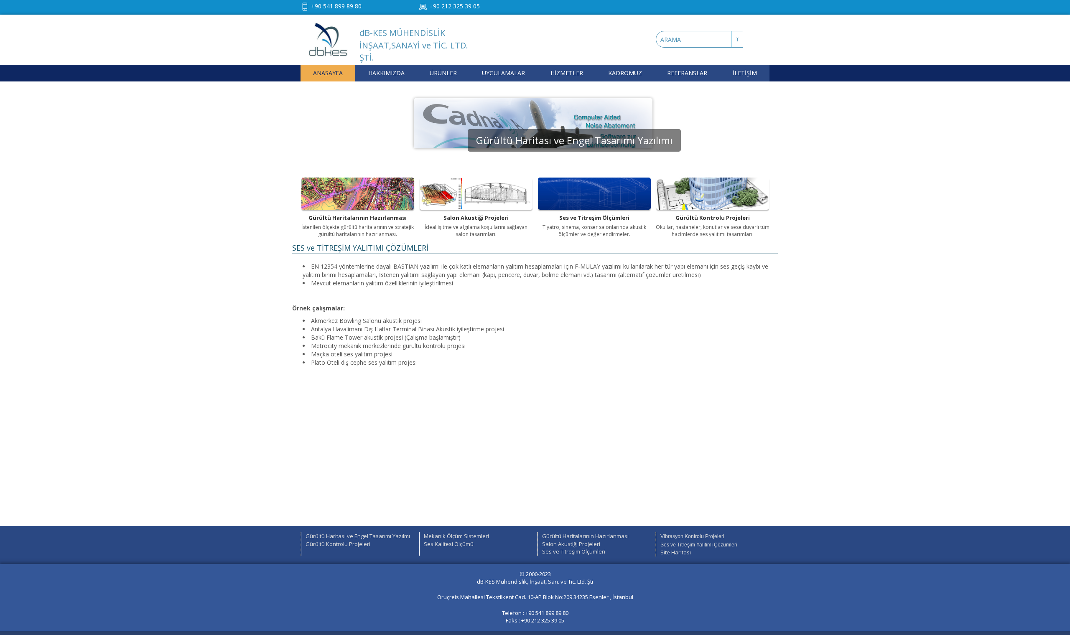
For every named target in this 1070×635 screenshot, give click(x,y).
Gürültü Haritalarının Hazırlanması (585, 536)
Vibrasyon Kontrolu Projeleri (692, 536)
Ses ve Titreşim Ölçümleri (573, 551)
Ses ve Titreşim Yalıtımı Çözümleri (698, 545)
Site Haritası (675, 552)
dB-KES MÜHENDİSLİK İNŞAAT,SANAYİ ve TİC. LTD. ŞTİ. (413, 45)
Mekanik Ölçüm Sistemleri (456, 536)
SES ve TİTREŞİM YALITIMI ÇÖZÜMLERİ (360, 248)
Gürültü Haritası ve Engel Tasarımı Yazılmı (358, 536)
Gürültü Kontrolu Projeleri (338, 544)
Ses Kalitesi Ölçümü (449, 544)
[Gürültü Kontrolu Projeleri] (712, 194)
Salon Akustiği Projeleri (571, 544)
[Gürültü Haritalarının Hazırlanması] (357, 194)
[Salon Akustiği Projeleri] (476, 194)
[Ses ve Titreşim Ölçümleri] (594, 194)
